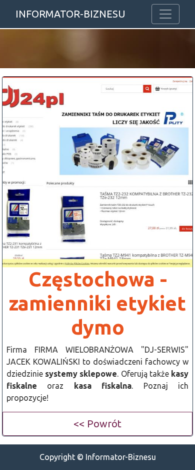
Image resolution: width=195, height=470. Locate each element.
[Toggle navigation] (166, 14)
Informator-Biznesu (71, 14)
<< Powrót (98, 423)
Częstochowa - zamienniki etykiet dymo (97, 303)
